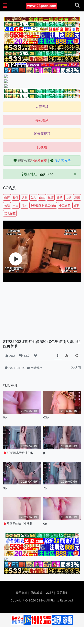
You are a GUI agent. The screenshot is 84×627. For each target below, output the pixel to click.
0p (5, 417)
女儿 (33, 197)
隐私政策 (36, 592)
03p (46, 417)
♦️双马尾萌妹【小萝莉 (17, 523)
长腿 (7, 205)
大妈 (68, 197)
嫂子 (59, 197)
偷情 (7, 197)
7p (45, 488)
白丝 (42, 197)
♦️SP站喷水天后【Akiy (18, 452)
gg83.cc (46, 174)
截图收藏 (32, 160)
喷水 (24, 205)
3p (5, 488)
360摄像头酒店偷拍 (43, 205)
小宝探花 (64, 205)
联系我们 (62, 592)
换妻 (76, 205)
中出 (16, 205)
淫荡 (77, 197)
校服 (16, 197)
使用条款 (21, 592)
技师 (51, 197)
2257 (49, 592)
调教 (24, 197)
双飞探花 (9, 213)
